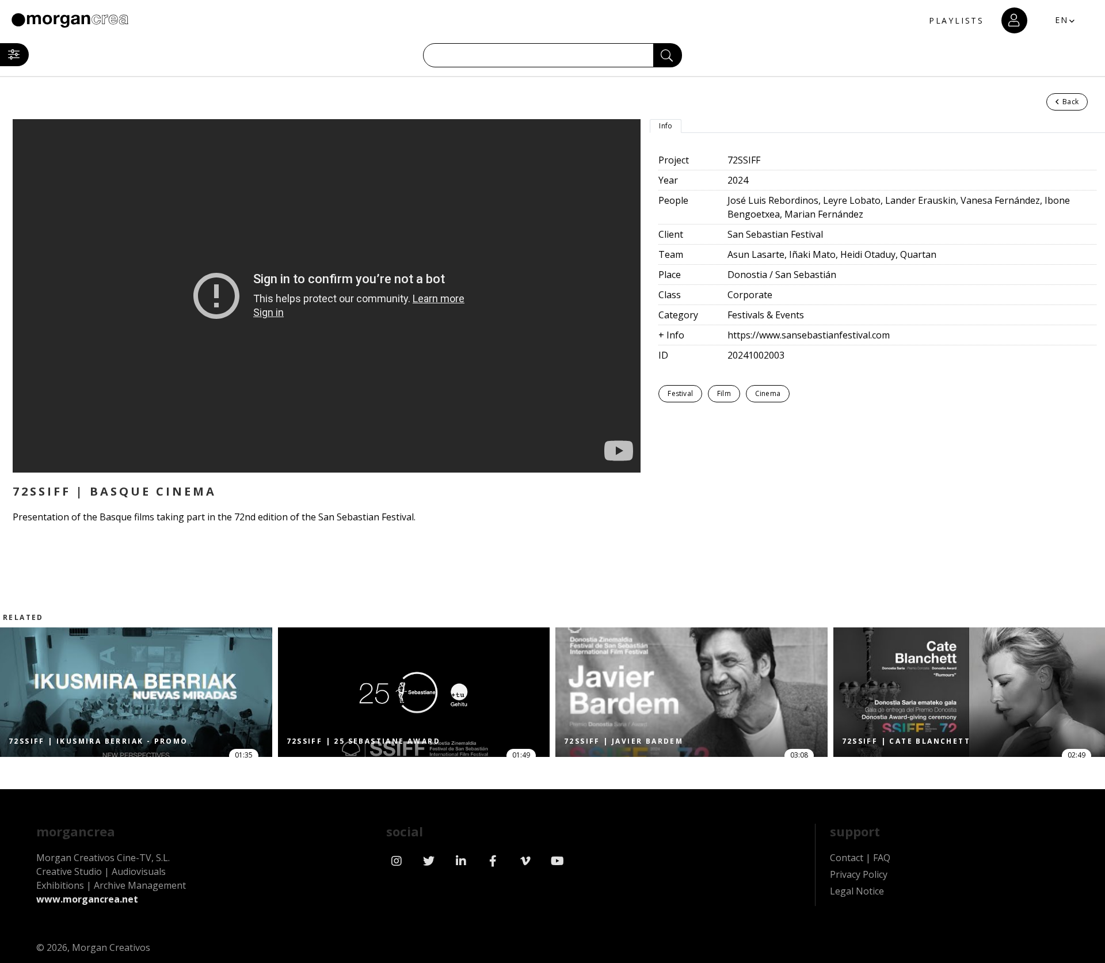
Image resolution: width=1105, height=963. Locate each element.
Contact (846, 857)
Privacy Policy (858, 874)
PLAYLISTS (956, 20)
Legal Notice (857, 891)
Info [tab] (665, 126)
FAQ (881, 857)
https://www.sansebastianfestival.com (808, 335)
